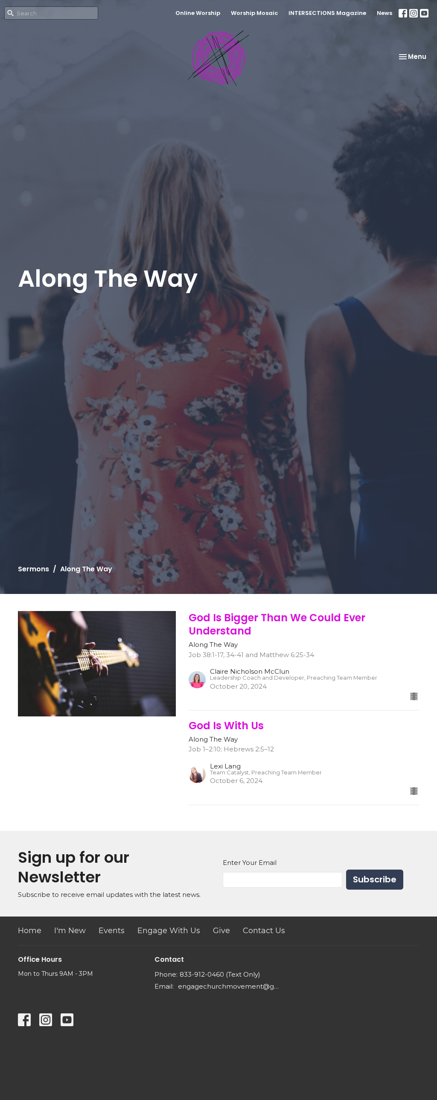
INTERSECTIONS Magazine (327, 13)
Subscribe (374, 879)
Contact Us (264, 930)
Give (221, 930)
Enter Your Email (250, 862)
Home (29, 930)
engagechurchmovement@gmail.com (230, 986)
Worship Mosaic (254, 13)
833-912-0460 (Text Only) (220, 974)
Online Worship (197, 13)
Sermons (33, 569)
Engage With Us (168, 930)
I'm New (70, 930)
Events (112, 930)
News (384, 13)
